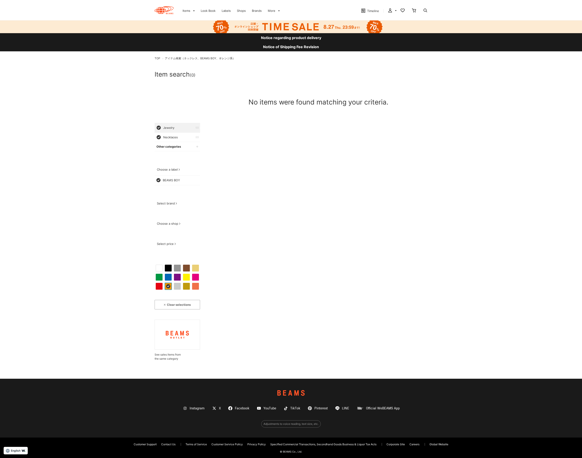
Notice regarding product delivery (291, 37)
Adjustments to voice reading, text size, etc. (291, 424)
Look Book (208, 10)
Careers (414, 444)
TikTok (295, 408)
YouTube (269, 408)
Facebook (242, 408)
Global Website (438, 444)
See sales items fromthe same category (168, 356)
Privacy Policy (256, 444)
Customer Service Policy (227, 444)
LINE (345, 408)
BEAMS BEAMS (164, 10)
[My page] (391, 11)
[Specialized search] (425, 11)
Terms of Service (196, 444)
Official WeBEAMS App (383, 408)
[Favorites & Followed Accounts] (402, 11)
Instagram (197, 408)
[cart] (414, 11)
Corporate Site (395, 444)
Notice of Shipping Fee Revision (291, 47)
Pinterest (321, 408)
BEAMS (291, 393)
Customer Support (145, 444)
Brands (257, 10)
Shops (241, 10)
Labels (226, 10)
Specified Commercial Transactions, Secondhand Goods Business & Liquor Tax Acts (323, 444)
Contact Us (168, 444)
